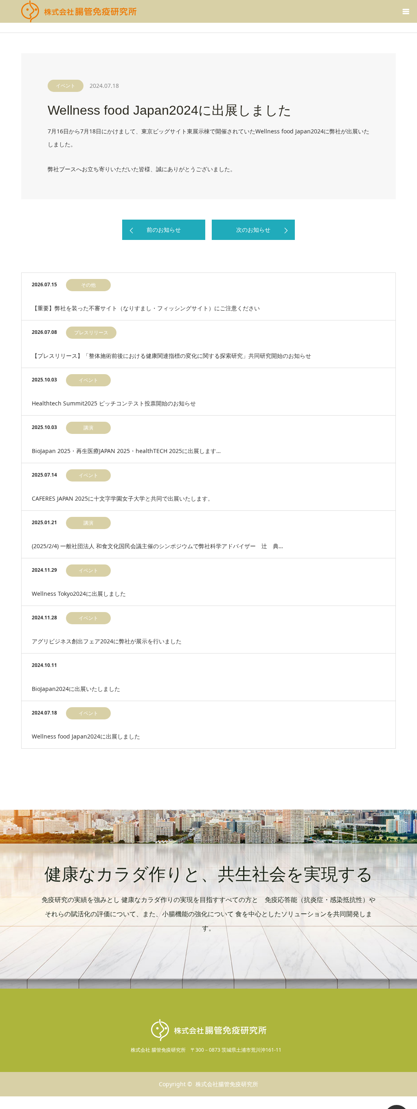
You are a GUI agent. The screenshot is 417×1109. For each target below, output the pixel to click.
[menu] (405, 11)
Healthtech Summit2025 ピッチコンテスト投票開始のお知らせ (114, 403)
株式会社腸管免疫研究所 (226, 1084)
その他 (88, 284)
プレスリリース (91, 332)
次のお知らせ (253, 229)
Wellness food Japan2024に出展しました (86, 736)
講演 (88, 427)
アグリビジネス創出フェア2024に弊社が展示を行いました (107, 641)
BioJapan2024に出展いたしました (76, 689)
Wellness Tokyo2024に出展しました (79, 593)
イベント (65, 85)
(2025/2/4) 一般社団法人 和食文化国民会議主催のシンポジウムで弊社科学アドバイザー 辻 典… (157, 546)
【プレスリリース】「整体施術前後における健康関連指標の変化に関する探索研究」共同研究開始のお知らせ (171, 355)
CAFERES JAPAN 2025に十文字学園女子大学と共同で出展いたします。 (122, 498)
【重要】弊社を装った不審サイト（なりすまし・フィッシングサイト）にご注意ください (146, 308)
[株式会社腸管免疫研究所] (78, 11)
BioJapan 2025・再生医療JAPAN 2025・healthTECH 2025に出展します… (126, 451)
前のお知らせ (164, 229)
